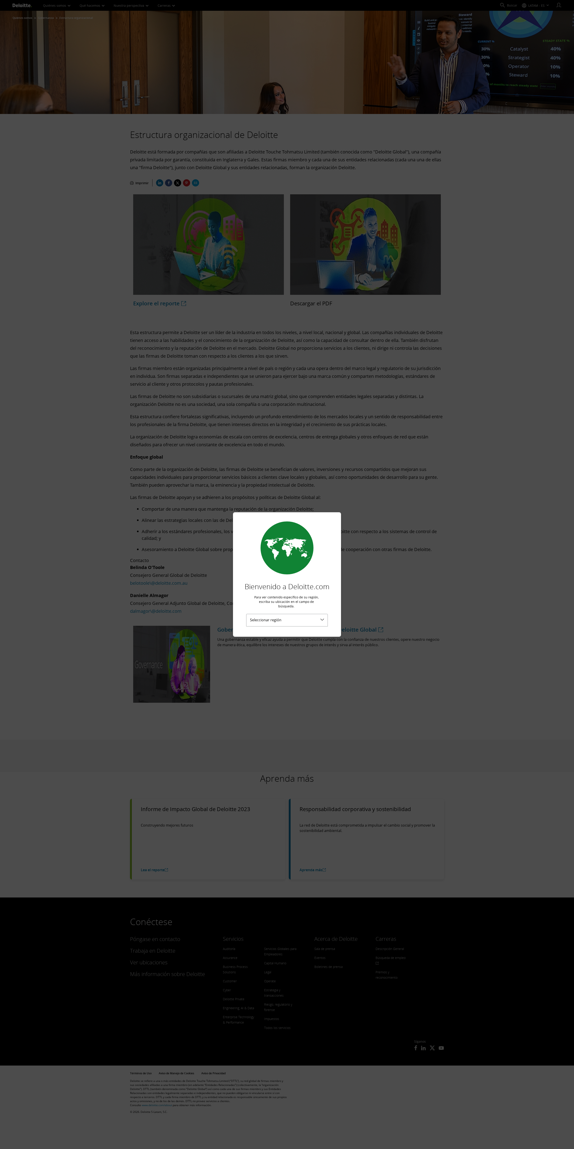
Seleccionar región (265, 619)
